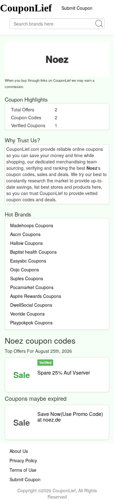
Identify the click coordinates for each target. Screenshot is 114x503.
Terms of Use (23, 470)
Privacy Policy (23, 460)
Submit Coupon (76, 8)
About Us (19, 451)
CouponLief (26, 8)
